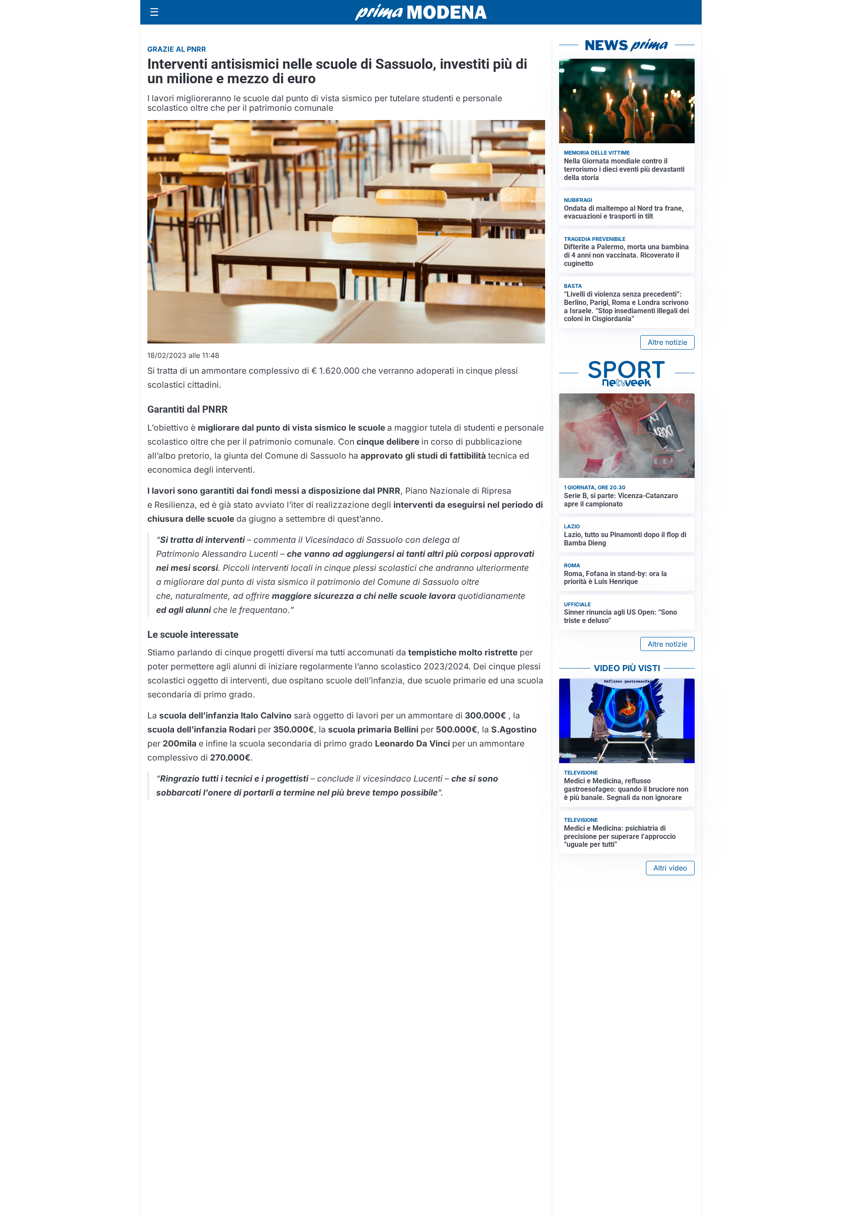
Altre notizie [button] (667, 342)
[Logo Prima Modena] (421, 12)
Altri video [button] (670, 867)
